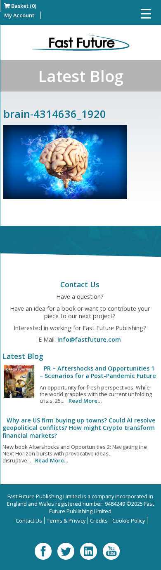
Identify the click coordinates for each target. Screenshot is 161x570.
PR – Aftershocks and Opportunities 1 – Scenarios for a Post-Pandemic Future (98, 372)
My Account (19, 15)
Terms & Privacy (66, 520)
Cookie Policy (128, 520)
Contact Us (29, 520)
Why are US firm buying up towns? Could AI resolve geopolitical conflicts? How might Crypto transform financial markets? (79, 427)
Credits (99, 520)
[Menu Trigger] (146, 13)
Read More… (85, 400)
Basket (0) (23, 5)
